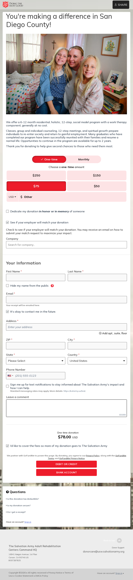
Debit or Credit (66, 464)
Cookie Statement (24, 575)
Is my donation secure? (18, 505)
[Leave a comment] (66, 408)
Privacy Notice (55, 572)
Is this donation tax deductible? (23, 499)
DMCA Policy (41, 575)
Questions (17, 492)
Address (11, 321)
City (70, 339)
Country (73, 354)
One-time (50, 159)
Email (9, 293)
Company (12, 238)
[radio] (50, 159)
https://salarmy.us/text (74, 391)
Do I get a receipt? (16, 512)
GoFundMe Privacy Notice (72, 458)
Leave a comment (17, 397)
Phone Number (15, 369)
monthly (83, 159)
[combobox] (66, 244)
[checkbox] (45, 211)
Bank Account (66, 472)
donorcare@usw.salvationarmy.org (103, 551)
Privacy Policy (92, 455)
